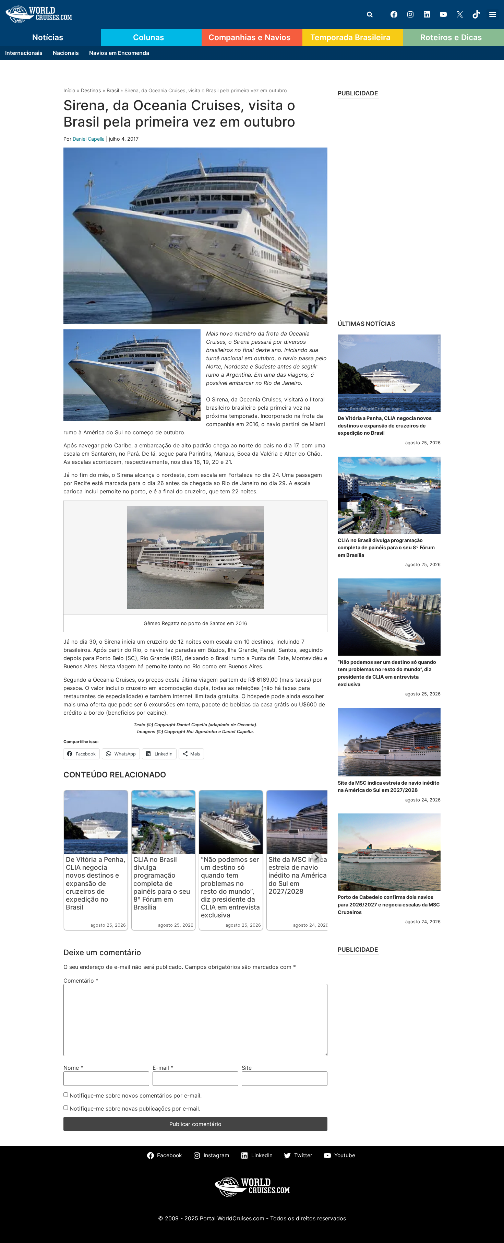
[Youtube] (443, 14)
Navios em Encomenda (119, 52)
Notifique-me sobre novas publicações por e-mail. (135, 1108)
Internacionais (24, 52)
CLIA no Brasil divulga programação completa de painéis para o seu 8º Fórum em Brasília (161, 883)
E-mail (163, 1067)
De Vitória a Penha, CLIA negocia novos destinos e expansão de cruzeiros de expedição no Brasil (95, 883)
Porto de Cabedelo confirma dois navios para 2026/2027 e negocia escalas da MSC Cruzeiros (389, 904)
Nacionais (66, 52)
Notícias (47, 37)
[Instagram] (410, 14)
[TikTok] (476, 14)
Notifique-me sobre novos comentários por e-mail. (136, 1095)
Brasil (113, 90)
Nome (73, 1067)
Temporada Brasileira (350, 37)
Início (69, 90)
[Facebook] (394, 14)
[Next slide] (316, 857)
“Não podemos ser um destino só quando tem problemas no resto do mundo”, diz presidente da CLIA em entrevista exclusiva (230, 887)
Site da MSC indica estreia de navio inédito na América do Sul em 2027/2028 (297, 875)
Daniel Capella (89, 139)
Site (247, 1067)
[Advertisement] (389, 207)
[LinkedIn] (427, 14)
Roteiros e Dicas (451, 37)
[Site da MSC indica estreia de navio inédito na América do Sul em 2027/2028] (389, 742)
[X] (460, 14)
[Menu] (493, 14)
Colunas (148, 37)
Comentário (80, 980)
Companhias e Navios (249, 37)
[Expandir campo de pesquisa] (370, 14)
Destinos (91, 90)
